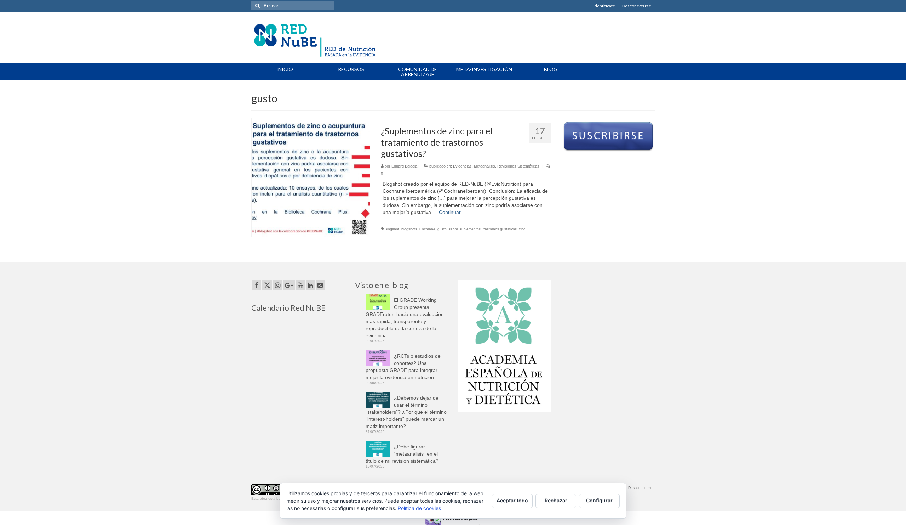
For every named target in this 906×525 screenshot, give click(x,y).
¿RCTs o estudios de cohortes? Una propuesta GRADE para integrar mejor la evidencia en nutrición (403, 366)
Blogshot (392, 229)
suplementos (470, 229)
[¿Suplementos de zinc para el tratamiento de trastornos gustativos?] (311, 177)
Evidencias (462, 166)
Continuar (450, 212)
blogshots (409, 229)
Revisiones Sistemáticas (518, 166)
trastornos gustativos (500, 229)
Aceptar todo (512, 500)
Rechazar (556, 500)
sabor (453, 229)
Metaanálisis (484, 166)
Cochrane (427, 229)
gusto (442, 229)
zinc (522, 229)
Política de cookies (419, 508)
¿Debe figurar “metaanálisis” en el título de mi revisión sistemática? (402, 454)
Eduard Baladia (404, 166)
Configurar (599, 500)
